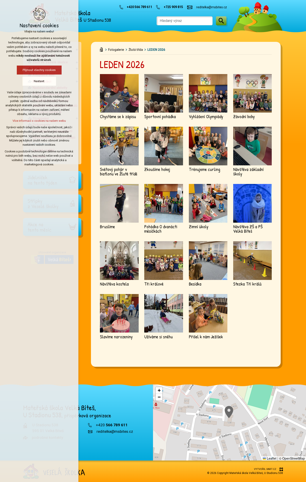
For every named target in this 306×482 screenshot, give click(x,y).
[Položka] (102, 48)
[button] (229, 412)
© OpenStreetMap (292, 458)
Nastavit (39, 81)
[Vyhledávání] (185, 20)
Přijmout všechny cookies (39, 70)
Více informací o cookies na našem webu (39, 120)
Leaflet (271, 458)
